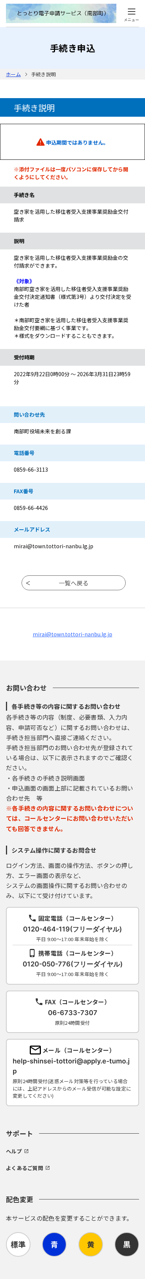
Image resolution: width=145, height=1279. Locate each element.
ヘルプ (14, 1151)
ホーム (13, 74)
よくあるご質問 (24, 1168)
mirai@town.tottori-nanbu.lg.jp (72, 634)
